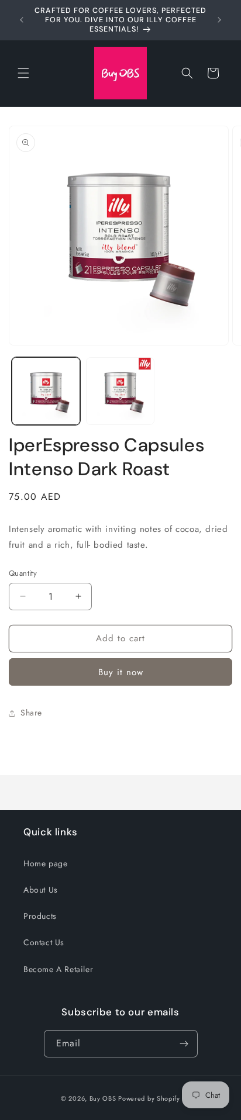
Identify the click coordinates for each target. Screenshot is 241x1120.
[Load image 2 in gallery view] (120, 391)
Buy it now (120, 672)
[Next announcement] (219, 20)
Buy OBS (102, 1098)
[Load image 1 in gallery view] (46, 391)
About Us (40, 890)
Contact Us (43, 942)
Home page (45, 863)
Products (40, 916)
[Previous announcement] (22, 20)
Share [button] (31, 712)
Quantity (23, 573)
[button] (23, 73)
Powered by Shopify (149, 1098)
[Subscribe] (184, 1043)
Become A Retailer (58, 969)
